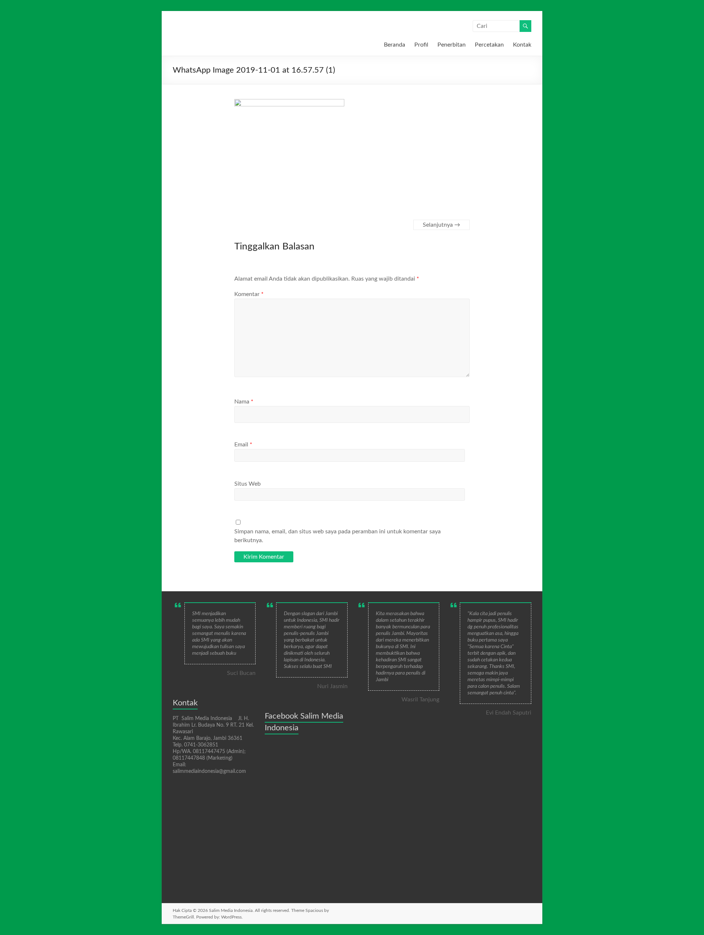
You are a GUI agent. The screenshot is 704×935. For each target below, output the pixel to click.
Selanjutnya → (441, 225)
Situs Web (247, 484)
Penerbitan (451, 45)
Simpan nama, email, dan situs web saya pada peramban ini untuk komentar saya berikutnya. (337, 536)
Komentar (249, 294)
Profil (421, 45)
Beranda (394, 45)
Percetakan (489, 45)
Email (243, 445)
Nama (243, 402)
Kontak (522, 45)
